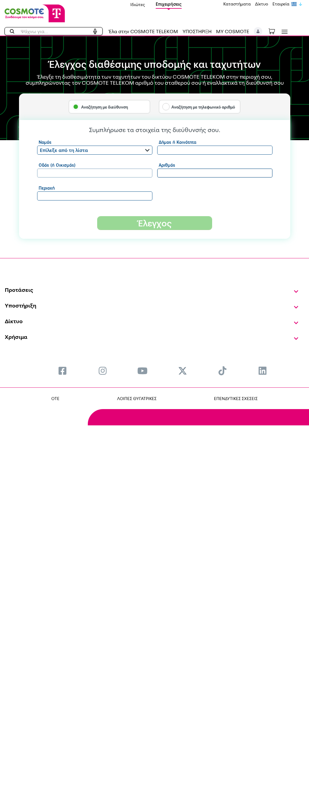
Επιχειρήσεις (169, 4)
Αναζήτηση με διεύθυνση (104, 107)
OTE (55, 398)
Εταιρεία (280, 3)
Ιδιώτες (137, 4)
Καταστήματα (237, 3)
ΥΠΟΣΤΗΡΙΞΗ (197, 31)
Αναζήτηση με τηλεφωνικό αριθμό (203, 107)
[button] (258, 31)
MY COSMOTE (232, 31)
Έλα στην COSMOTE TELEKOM (143, 31)
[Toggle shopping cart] (275, 31)
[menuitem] (62, 370)
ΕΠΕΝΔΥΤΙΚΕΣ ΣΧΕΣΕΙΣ (236, 398)
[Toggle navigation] (283, 32)
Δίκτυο (261, 3)
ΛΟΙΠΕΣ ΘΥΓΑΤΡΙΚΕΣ (137, 398)
